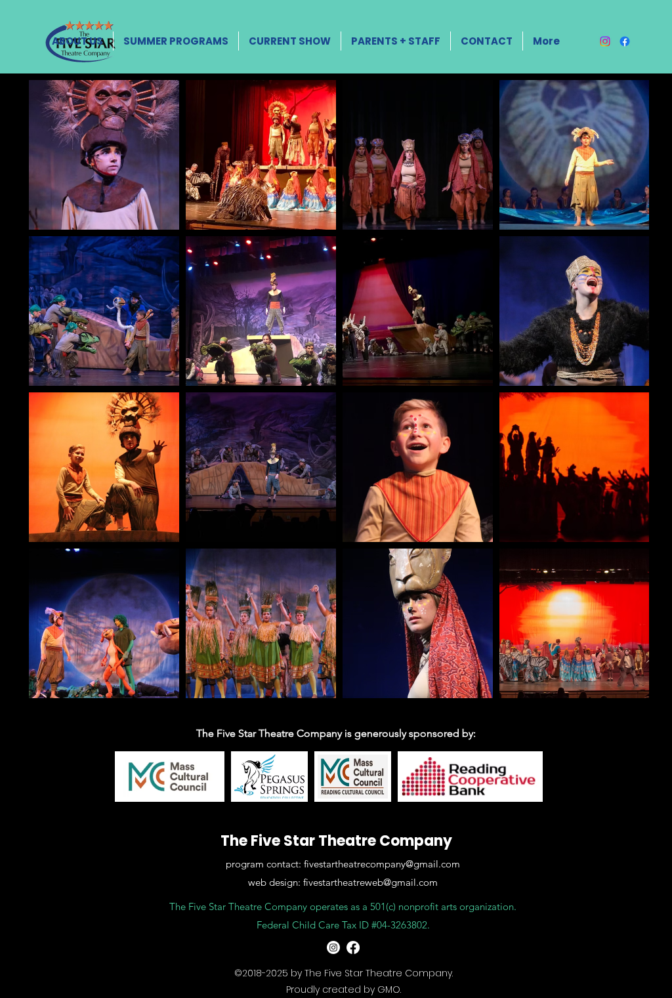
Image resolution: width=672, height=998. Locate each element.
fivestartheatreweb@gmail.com (370, 882)
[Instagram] (605, 41)
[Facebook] (624, 41)
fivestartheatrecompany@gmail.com (382, 864)
